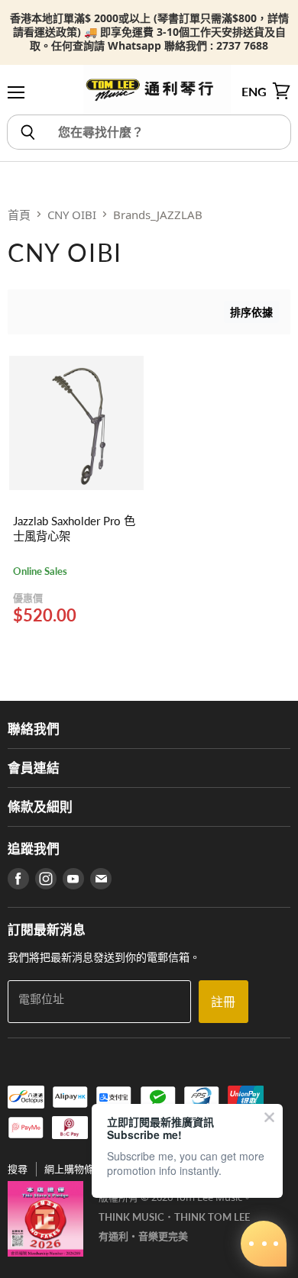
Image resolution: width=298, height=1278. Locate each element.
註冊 (223, 1001)
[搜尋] (27, 132)
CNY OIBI (71, 214)
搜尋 (18, 1169)
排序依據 (251, 312)
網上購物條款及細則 (89, 1169)
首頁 (19, 214)
